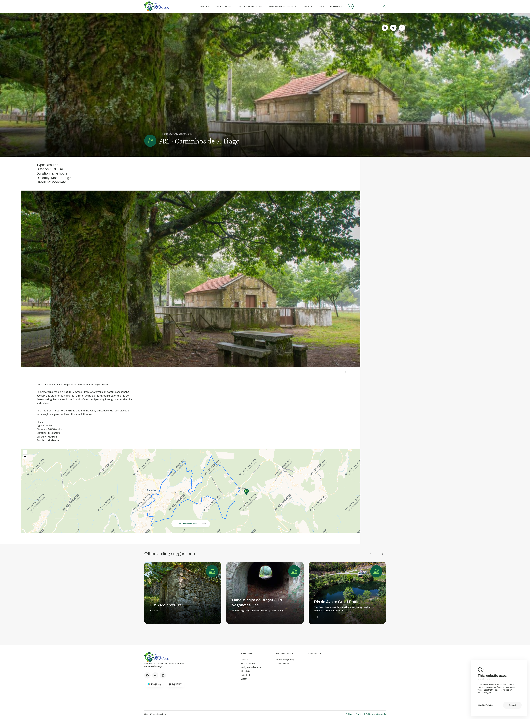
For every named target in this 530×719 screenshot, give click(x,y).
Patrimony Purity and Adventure (177, 134)
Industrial (245, 675)
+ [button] (25, 452)
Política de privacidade (376, 714)
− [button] (25, 456)
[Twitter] (393, 28)
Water (244, 679)
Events (308, 6)
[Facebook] (385, 28)
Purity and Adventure (251, 667)
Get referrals (187, 523)
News (321, 6)
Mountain (245, 671)
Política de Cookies (354, 714)
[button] (355, 372)
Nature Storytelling (250, 6)
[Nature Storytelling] (156, 10)
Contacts (336, 6)
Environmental (248, 663)
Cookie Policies (485, 705)
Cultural (244, 659)
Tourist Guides (224, 6)
